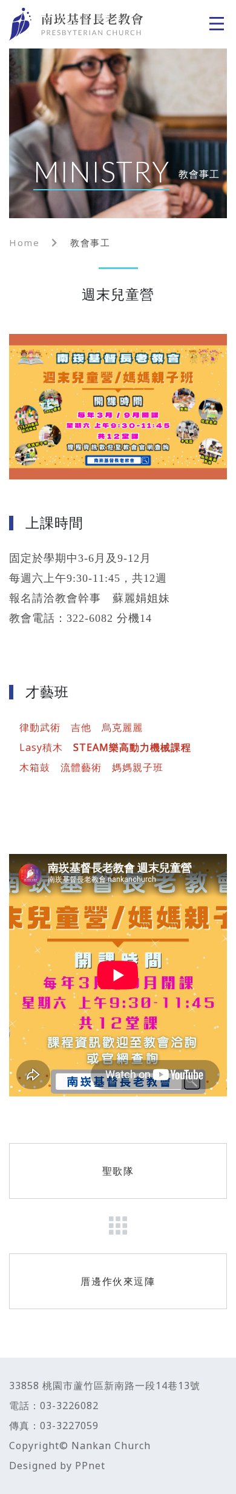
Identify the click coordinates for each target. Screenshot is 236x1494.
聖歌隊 (118, 1171)
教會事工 (90, 242)
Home (24, 242)
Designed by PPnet (57, 1465)
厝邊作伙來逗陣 (117, 1281)
